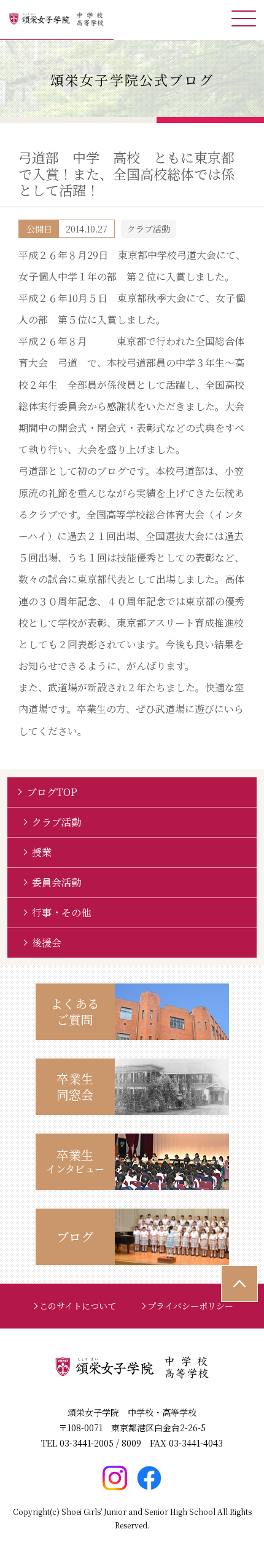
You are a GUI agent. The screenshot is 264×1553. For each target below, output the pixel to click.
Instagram (115, 1478)
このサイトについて (77, 1306)
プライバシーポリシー (190, 1306)
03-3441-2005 (87, 1443)
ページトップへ (239, 1283)
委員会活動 (56, 882)
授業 (42, 852)
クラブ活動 (56, 822)
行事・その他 (61, 912)
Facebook (149, 1478)
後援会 (46, 942)
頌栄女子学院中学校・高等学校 (57, 20)
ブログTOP (52, 792)
